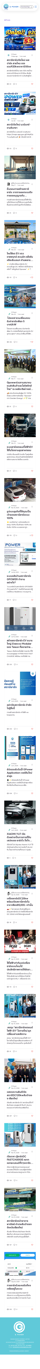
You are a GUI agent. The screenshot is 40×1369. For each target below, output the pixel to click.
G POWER (13, 7)
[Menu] (36, 7)
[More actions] (33, 69)
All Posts (7, 20)
